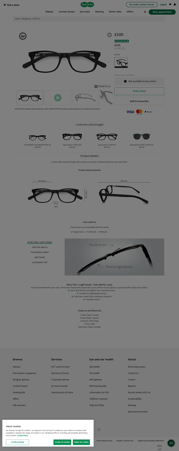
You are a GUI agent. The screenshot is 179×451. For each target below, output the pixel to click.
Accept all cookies (62, 442)
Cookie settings (17, 442)
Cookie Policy (22, 435)
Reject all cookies (81, 442)
